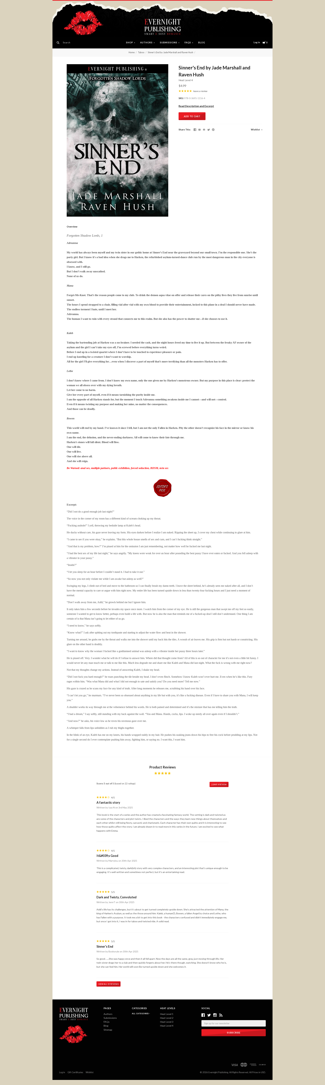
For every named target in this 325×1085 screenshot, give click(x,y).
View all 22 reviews (108, 984)
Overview (72, 226)
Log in (257, 42)
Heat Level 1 (166, 1014)
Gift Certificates (75, 1072)
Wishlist (256, 129)
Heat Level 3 (166, 1021)
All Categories (140, 1013)
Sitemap (108, 1029)
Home (132, 52)
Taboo (141, 52)
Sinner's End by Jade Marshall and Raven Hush (170, 52)
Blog (201, 42)
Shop (129, 42)
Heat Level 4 (186, 80)
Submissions (168, 42)
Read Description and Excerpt (196, 106)
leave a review (200, 91)
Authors (146, 42)
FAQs (188, 42)
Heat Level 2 (166, 1017)
